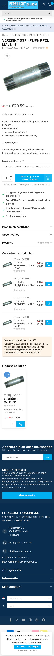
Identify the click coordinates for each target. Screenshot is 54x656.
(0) (47, 48)
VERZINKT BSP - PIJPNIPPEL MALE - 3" (31, 35)
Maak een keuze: (12, 161)
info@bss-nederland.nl (20, 551)
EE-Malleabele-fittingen (16, 48)
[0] (50, 5)
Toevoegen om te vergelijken (15, 184)
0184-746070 (12, 352)
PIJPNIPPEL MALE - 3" (11, 401)
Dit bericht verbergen (27, 646)
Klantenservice (27, 495)
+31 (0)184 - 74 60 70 (20, 542)
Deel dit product (40, 184)
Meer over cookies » (27, 650)
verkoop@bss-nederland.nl (25, 349)
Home (5, 35)
